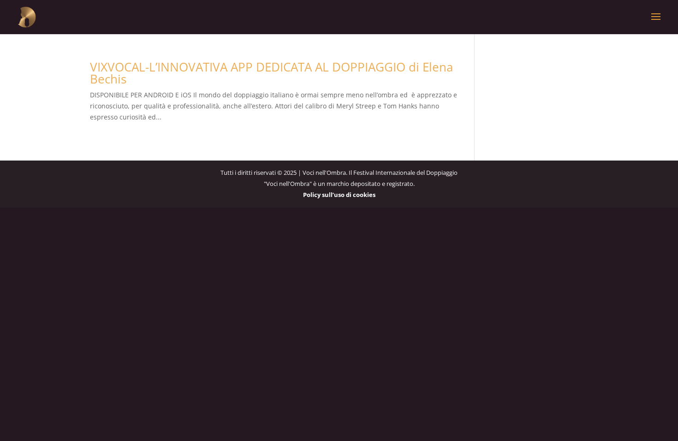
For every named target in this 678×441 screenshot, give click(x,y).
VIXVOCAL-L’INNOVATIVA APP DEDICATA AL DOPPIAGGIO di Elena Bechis (271, 73)
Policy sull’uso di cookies (339, 195)
